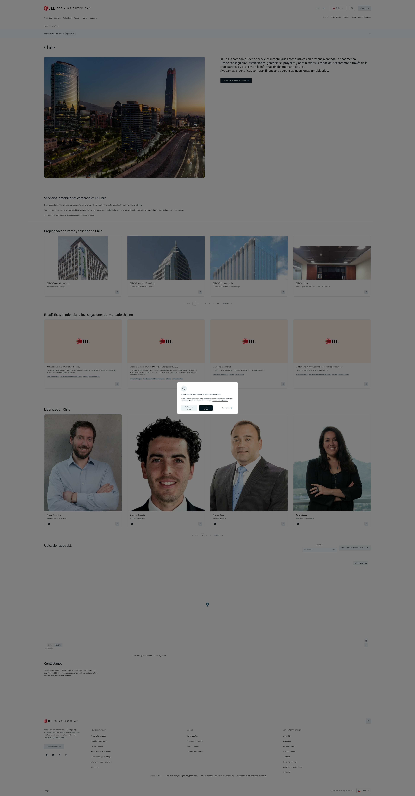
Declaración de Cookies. (220, 401)
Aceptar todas (205, 408)
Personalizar (227, 408)
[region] (207, 398)
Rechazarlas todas (189, 408)
